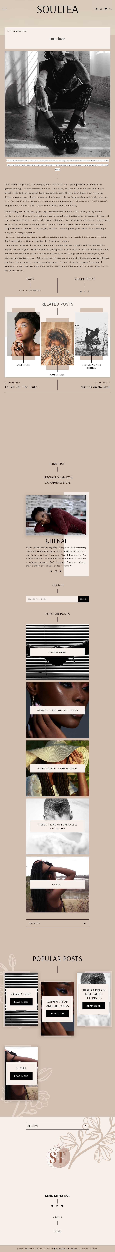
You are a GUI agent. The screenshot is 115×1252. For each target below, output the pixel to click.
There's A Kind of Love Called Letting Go (57, 826)
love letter (25, 290)
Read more (21, 1001)
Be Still (57, 884)
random (37, 290)
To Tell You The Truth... (22, 387)
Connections (58, 652)
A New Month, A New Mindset (58, 768)
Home (57, 1231)
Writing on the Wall (95, 387)
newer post (13, 382)
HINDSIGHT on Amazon (57, 477)
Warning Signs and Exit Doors (57, 710)
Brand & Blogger (68, 1249)
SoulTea (28, 1249)
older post (101, 382)
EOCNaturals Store (57, 482)
